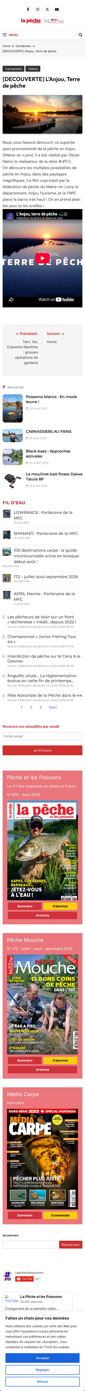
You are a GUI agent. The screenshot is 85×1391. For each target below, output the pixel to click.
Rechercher (10, 1235)
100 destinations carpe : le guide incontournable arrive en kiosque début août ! (46, 556)
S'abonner (60, 906)
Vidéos (33, 69)
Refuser (42, 1381)
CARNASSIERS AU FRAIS (48, 431)
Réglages (42, 1370)
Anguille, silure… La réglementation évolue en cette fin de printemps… (42, 678)
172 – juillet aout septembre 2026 (46, 576)
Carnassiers (13, 69)
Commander (60, 1215)
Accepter (42, 1358)
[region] (42, 1351)
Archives (42, 915)
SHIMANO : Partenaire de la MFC (46, 533)
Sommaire (24, 906)
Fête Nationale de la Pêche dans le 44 (44, 695)
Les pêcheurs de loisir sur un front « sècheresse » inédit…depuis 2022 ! (41, 619)
